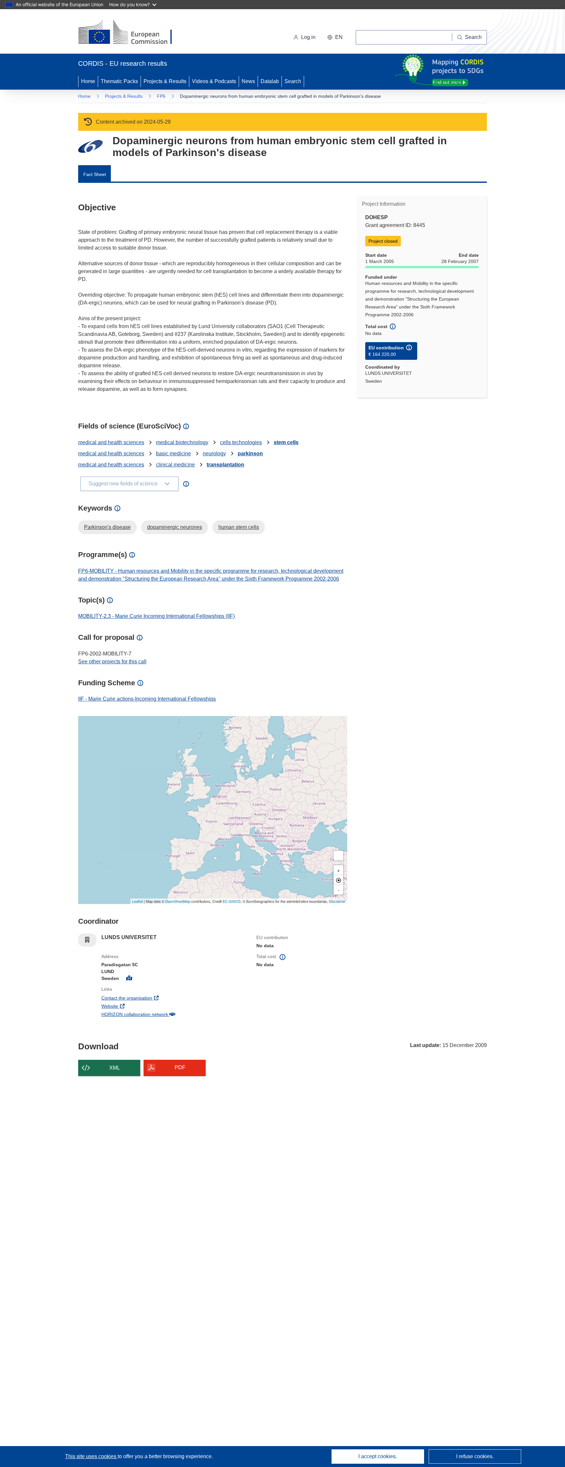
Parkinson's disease (107, 527)
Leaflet (137, 901)
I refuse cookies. (475, 1456)
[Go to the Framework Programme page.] (90, 146)
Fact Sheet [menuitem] (94, 174)
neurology (214, 453)
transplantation (225, 464)
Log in (308, 37)
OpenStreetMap (177, 901)
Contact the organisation (150, 998)
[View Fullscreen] (338, 856)
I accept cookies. (377, 1456)
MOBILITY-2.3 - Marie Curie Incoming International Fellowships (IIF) (156, 616)
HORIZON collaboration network (158, 1014)
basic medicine (173, 453)
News (248, 81)
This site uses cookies (91, 1456)
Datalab (270, 81)
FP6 (161, 96)
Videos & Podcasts (214, 81)
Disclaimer (337, 901)
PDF (180, 1067)
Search (292, 81)
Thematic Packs (119, 81)
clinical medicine (175, 464)
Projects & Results (165, 81)
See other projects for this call (112, 661)
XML (114, 1068)
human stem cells (238, 527)
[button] (335, 37)
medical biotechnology (182, 442)
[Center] (338, 880)
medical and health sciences (111, 442)
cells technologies (241, 442)
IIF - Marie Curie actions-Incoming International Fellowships (147, 699)
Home (88, 81)
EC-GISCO (232, 901)
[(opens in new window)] (131, 33)
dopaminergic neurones (174, 527)
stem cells (286, 442)
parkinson (250, 453)
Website (133, 1006)
